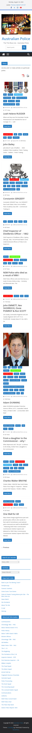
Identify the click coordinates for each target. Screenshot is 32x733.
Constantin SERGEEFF (14, 198)
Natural (25, 134)
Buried (12, 461)
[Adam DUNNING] (16, 349)
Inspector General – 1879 (8, 657)
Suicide (11, 428)
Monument (22, 377)
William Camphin (6, 663)
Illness (25, 464)
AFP (9, 367)
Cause (19, 367)
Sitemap (3, 611)
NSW (14, 97)
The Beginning (5, 651)
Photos (6, 390)
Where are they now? (9, 104)
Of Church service (15, 380)
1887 (15, 134)
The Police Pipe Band (7, 705)
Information (7, 97)
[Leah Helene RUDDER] (16, 88)
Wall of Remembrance (9, 189)
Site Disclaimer (5, 602)
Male (20, 134)
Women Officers (6, 636)
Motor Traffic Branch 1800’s (9, 633)
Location (10, 377)
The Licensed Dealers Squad (9, 690)
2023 (5, 94)
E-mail (3, 608)
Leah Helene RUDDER (14, 113)
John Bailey (8, 144)
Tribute (22, 390)
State (5, 101)
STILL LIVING (11, 101)
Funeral (6, 182)
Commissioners (5, 621)
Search (24, 47)
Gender (12, 182)
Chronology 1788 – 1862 (8, 639)
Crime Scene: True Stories (8, 591)
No (4, 186)
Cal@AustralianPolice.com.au (19, 107)
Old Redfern (4, 642)
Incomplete (19, 182)
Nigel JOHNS (15, 141)
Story (17, 101)
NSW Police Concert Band (8, 699)
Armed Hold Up (5, 672)
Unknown (24, 186)
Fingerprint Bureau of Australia (10, 675)
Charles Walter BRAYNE (15, 480)
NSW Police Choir (6, 702)
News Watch (5, 599)
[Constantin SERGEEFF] (16, 171)
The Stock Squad (6, 684)
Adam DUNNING (11, 402)
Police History (5, 630)
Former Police (18, 94)
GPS (5, 377)
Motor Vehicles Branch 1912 (9, 627)
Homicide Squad (6, 678)
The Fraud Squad (6, 666)
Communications (6, 693)
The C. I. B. (4, 648)
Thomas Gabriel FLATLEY (18, 5)
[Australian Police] (3, 54)
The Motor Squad (6, 669)
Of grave (21, 468)
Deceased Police (8, 134)
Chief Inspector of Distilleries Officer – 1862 (15, 232)
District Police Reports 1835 (9, 708)
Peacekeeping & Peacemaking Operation (13, 386)
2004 (5, 367)
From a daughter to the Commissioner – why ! (15, 439)
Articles (10, 94)
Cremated (6, 370)
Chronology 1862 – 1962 (8, 624)
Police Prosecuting (6, 681)
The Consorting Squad (7, 687)
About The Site (5, 605)
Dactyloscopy (5, 585)
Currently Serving (15, 256)
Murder (6, 380)
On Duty (15, 263)
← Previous (5, 547)
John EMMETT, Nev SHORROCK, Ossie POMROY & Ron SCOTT (14, 308)
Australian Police (16, 38)
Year (18, 104)
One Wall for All (11, 513)
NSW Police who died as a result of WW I (15, 274)
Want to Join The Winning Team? (10, 582)
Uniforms (4, 696)
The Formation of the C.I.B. (9, 654)
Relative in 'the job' (21, 97)
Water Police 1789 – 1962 (8, 645)
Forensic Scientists (6, 588)
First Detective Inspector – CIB (10, 660)
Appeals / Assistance (9, 425)
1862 (5, 221)
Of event (24, 380)
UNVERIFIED (16, 137)
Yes (22, 393)
